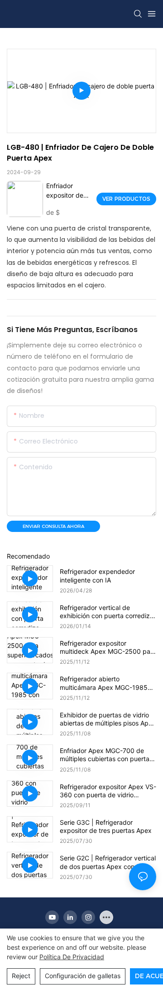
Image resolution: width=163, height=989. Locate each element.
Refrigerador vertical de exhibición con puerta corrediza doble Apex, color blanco (106, 612)
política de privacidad (71, 957)
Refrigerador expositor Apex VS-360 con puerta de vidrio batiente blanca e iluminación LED (108, 791)
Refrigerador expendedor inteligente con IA (97, 575)
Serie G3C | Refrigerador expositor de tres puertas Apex (106, 826)
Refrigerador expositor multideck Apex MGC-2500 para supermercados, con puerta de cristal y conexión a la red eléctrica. (108, 647)
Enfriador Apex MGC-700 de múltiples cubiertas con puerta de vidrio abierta (104, 755)
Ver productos (126, 198)
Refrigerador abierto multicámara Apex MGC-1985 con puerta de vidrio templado (104, 683)
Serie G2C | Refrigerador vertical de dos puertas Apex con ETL (108, 862)
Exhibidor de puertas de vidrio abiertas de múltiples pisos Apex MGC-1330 (108, 719)
